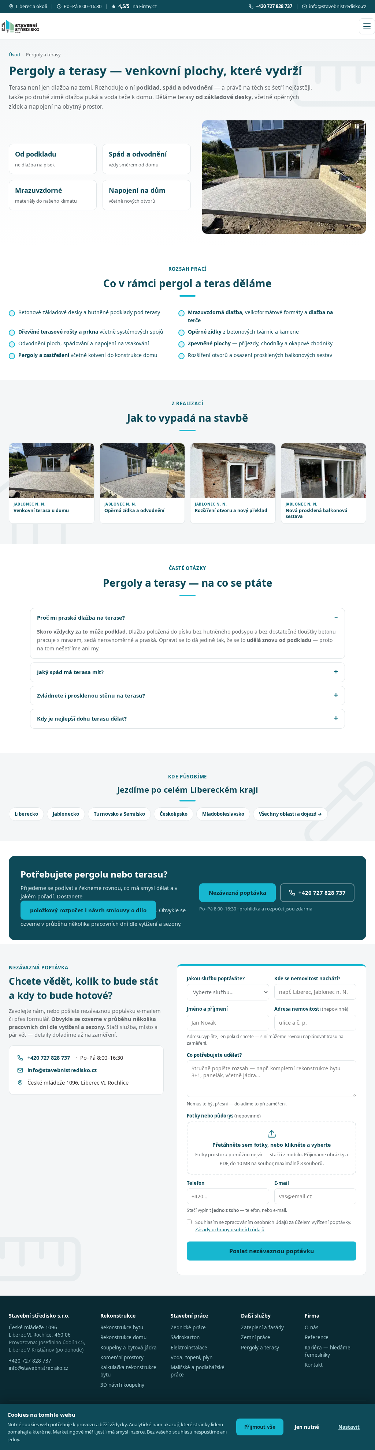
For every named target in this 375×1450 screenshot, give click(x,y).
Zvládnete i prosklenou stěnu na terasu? (91, 695)
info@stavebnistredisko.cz (337, 6)
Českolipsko (174, 814)
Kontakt (314, 1364)
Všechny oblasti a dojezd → (290, 814)
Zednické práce (188, 1327)
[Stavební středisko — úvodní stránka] (20, 26)
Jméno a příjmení (207, 1009)
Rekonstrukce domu (123, 1337)
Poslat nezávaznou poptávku (271, 1251)
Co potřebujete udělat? (214, 1055)
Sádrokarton (185, 1337)
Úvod (14, 55)
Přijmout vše (259, 1427)
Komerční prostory (122, 1357)
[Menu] (367, 26)
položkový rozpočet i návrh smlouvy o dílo (88, 910)
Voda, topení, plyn (191, 1357)
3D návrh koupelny (122, 1385)
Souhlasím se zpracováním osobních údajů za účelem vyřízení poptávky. (273, 1226)
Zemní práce (255, 1337)
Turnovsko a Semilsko (119, 814)
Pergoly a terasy (260, 1347)
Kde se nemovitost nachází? (307, 978)
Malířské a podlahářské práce (197, 1371)
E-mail (281, 1183)
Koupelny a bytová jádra (128, 1347)
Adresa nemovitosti (311, 1009)
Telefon (196, 1183)
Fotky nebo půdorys (224, 1115)
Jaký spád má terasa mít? (70, 672)
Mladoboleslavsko (223, 814)
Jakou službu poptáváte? (216, 978)
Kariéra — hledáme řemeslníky (327, 1351)
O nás (311, 1327)
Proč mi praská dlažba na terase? (81, 617)
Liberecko (26, 814)
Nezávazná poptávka (237, 892)
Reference (316, 1337)
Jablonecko (66, 814)
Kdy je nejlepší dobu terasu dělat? (82, 718)
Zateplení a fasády (262, 1327)
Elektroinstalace (189, 1347)
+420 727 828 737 (322, 892)
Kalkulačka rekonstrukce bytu (128, 1371)
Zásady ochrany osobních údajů (229, 1229)
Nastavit (349, 1427)
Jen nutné (307, 1427)
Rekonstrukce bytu (121, 1327)
